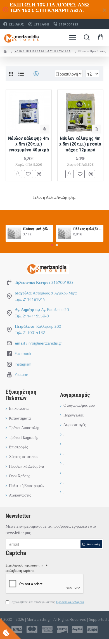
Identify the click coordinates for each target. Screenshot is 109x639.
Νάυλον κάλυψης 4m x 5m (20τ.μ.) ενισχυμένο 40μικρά (28, 144)
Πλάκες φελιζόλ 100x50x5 (37, 229)
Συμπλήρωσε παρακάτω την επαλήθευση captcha (24, 568)
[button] (52, 245)
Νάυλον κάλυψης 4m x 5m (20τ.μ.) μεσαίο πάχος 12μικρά (80, 144)
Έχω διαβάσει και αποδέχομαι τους (47, 602)
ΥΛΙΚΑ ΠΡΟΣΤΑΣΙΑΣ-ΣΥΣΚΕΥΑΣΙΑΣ (42, 51)
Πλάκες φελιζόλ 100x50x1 (87, 229)
